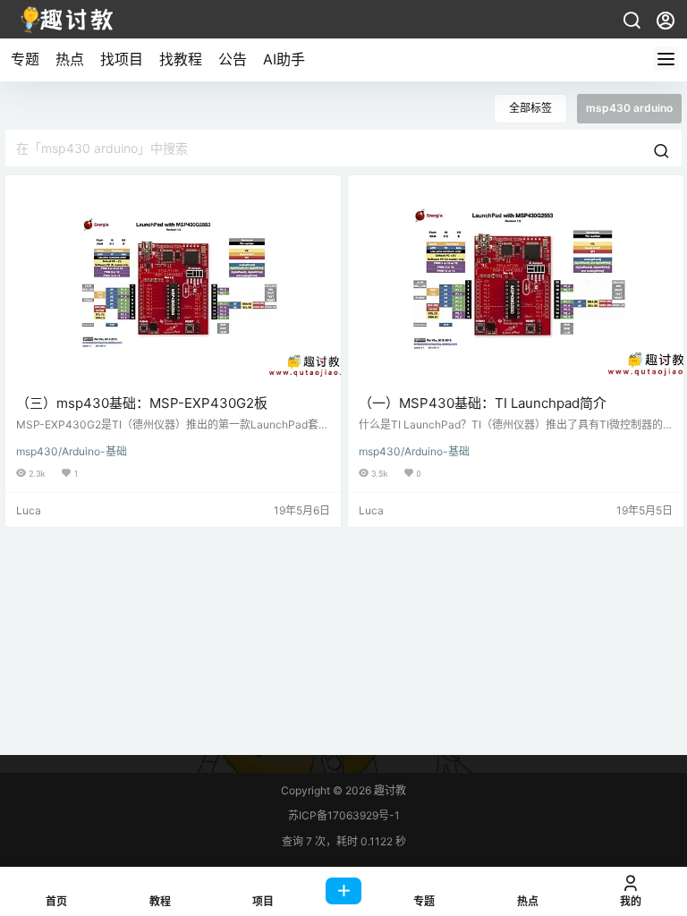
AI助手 (284, 59)
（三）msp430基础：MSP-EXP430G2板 (141, 402)
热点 (69, 59)
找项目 (121, 59)
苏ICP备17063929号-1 (344, 815)
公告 (232, 59)
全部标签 (530, 107)
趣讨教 (388, 790)
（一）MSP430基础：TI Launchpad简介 (482, 402)
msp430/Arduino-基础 (71, 451)
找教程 (180, 59)
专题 (25, 59)
